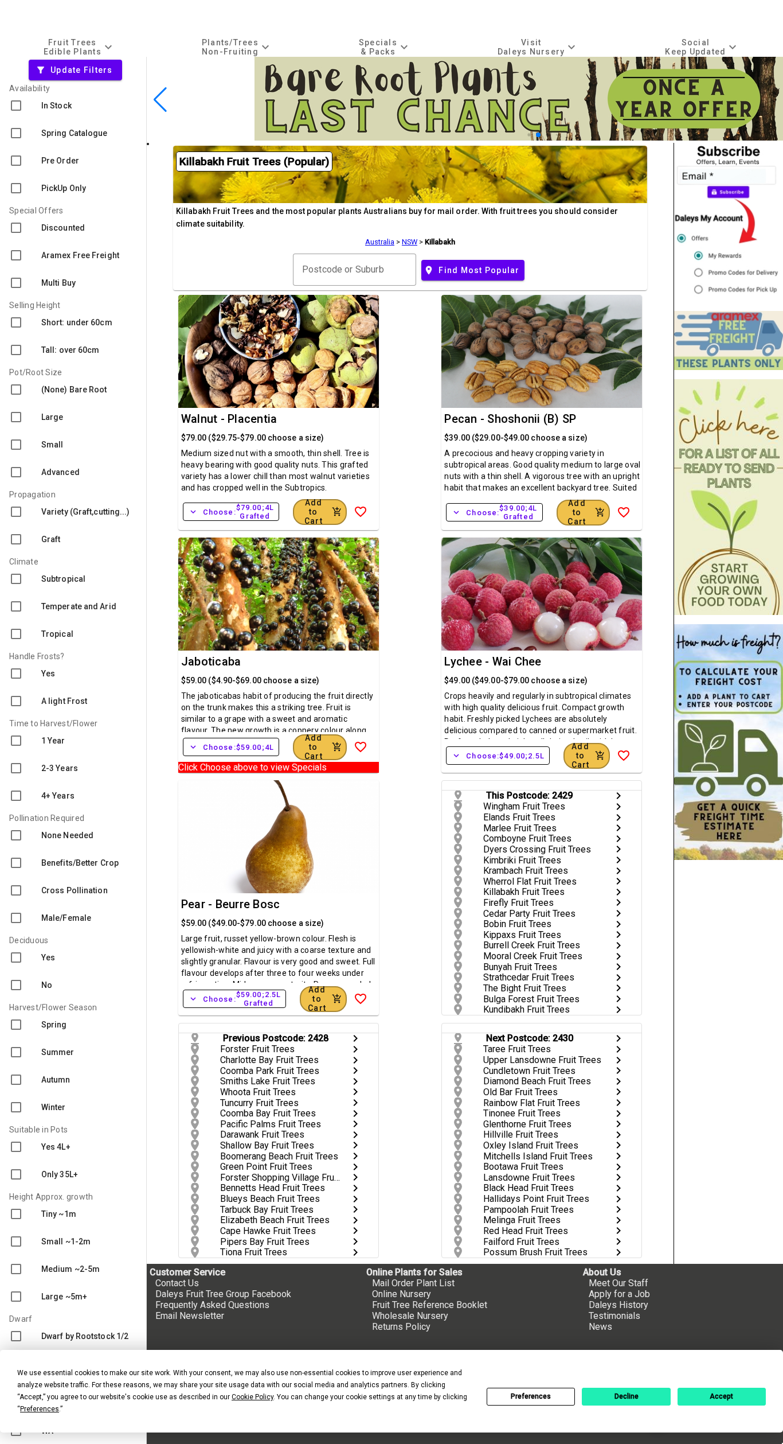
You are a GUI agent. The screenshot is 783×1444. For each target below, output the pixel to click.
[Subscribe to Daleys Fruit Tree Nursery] (728, 222)
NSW (409, 242)
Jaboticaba (211, 661)
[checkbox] (73, 105)
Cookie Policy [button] (252, 1397)
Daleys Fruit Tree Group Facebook (223, 1294)
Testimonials (614, 1315)
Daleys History (618, 1304)
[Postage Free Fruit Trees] (728, 340)
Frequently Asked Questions (212, 1304)
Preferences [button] (39, 1409)
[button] (528, 134)
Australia (379, 242)
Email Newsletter (189, 1315)
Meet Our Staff (618, 1283)
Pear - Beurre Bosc (230, 904)
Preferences (531, 1396)
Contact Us (177, 1283)
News (600, 1326)
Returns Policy (401, 1326)
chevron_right (618, 796)
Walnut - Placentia (229, 419)
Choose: (231, 511)
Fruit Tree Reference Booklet (429, 1304)
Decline (626, 1396)
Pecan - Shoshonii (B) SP (510, 419)
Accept (721, 1396)
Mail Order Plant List (413, 1283)
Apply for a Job (619, 1294)
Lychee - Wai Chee (492, 661)
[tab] (79, 47)
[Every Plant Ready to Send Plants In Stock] (728, 497)
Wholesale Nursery (410, 1315)
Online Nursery (401, 1294)
